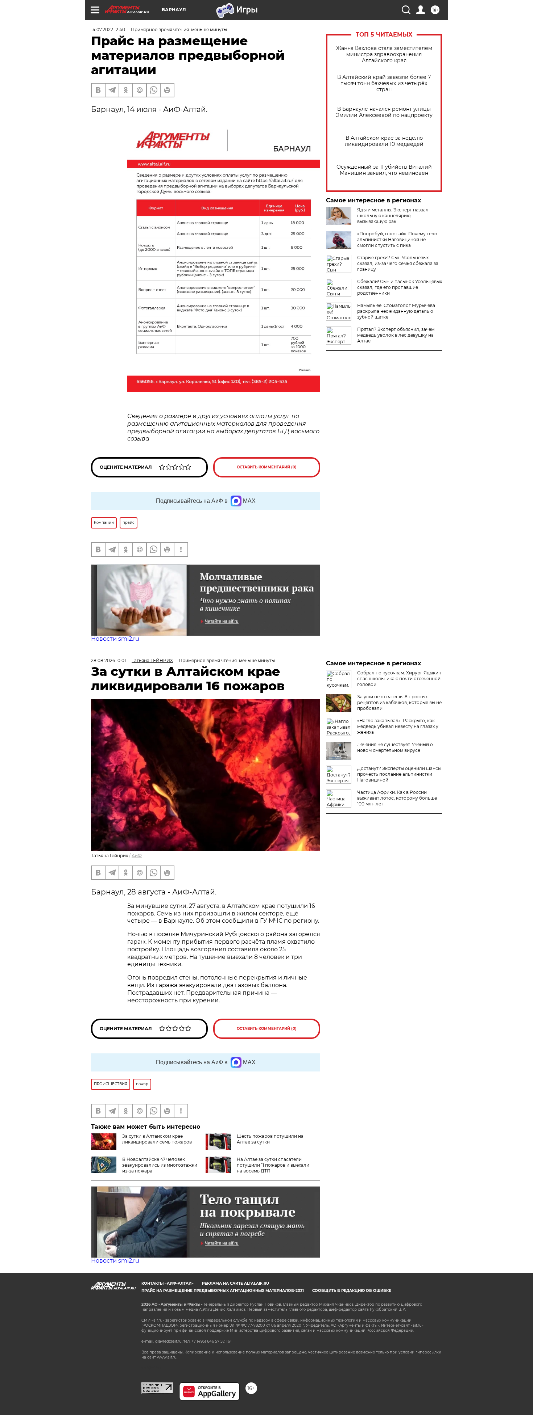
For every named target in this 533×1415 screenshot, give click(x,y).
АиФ (137, 855)
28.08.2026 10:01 (108, 660)
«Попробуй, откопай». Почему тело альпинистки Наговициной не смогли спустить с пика (397, 239)
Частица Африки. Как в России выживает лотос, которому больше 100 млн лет (397, 798)
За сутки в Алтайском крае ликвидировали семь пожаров (157, 1139)
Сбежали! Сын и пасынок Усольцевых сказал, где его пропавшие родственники (399, 287)
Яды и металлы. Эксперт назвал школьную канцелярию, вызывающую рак (393, 215)
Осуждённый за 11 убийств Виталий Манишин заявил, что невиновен (384, 170)
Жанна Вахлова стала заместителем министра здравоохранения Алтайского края (384, 54)
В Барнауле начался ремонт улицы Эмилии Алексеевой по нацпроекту (384, 112)
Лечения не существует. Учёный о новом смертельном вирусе (395, 747)
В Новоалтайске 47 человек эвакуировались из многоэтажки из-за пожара (159, 1165)
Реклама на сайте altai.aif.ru (235, 1283)
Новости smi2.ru (115, 638)
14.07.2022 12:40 (108, 29)
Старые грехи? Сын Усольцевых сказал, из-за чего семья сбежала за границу (397, 263)
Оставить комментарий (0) (267, 467)
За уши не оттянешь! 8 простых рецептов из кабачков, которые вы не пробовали (399, 702)
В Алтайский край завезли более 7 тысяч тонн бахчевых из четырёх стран (384, 83)
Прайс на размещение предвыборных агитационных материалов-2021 (222, 1290)
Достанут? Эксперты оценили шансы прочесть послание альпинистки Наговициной (399, 774)
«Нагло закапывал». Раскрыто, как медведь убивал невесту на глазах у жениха (397, 726)
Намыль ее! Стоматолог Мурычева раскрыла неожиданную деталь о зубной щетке (396, 311)
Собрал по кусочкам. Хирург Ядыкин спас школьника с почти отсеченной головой (399, 678)
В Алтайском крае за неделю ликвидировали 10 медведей (384, 141)
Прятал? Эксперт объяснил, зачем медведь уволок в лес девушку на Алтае (395, 335)
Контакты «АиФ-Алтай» (167, 1283)
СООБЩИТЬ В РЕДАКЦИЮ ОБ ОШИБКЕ (351, 1290)
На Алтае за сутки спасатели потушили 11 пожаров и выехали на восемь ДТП (273, 1165)
